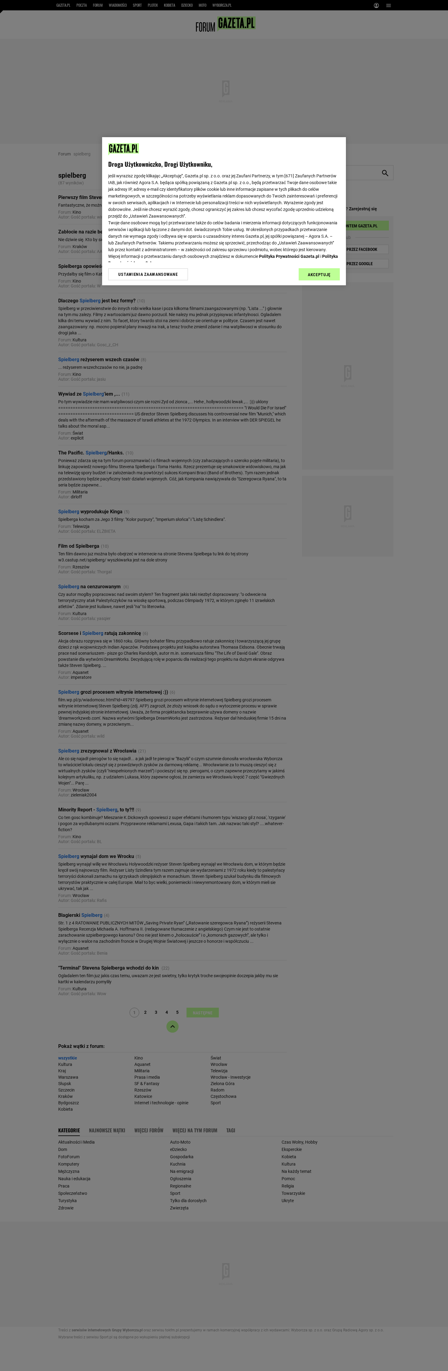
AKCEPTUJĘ (319, 274)
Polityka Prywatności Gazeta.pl (289, 256)
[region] (224, 211)
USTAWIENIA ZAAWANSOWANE (148, 274)
